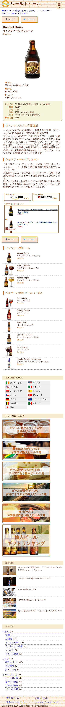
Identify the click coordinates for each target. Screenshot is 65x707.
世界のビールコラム (16, 702)
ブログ (7, 659)
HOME (7, 10)
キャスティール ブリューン (15, 13)
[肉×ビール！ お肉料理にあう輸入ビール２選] (26, 521)
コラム (7, 631)
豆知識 (10, 638)
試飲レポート (14, 662)
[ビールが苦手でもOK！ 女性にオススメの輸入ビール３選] (26, 500)
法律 (9, 635)
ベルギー (45, 10)
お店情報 (11, 666)
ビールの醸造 (13, 685)
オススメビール (14, 642)
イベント (11, 650)
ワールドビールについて (46, 702)
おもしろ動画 (13, 654)
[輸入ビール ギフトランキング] (26, 554)
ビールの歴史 (13, 681)
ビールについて (11, 674)
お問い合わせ (41, 698)
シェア (11, 19)
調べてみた (12, 669)
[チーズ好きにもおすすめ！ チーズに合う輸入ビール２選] (26, 479)
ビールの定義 (13, 678)
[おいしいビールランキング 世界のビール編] (26, 437)
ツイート (30, 19)
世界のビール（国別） (25, 10)
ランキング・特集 (16, 646)
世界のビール (12, 698)
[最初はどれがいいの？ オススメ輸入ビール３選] (26, 458)
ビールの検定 (13, 689)
